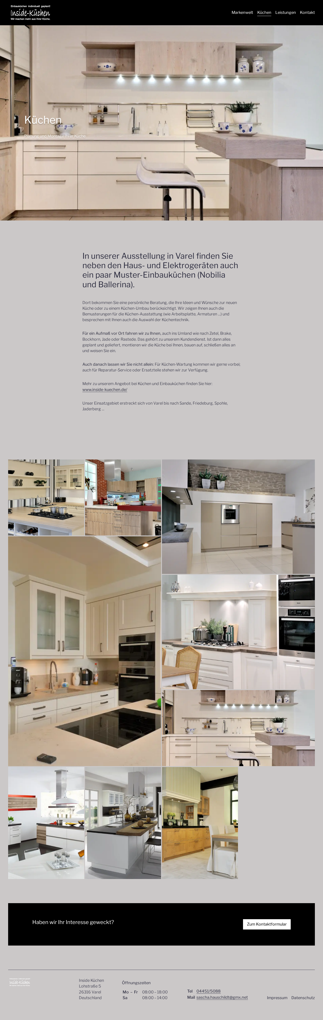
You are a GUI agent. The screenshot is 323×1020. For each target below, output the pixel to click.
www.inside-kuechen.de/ (104, 389)
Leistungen (285, 12)
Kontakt (307, 12)
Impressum (277, 997)
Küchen (264, 12)
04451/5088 (208, 991)
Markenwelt (242, 12)
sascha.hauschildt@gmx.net (222, 997)
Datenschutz (303, 997)
